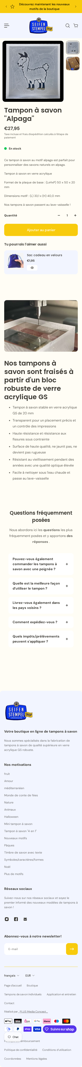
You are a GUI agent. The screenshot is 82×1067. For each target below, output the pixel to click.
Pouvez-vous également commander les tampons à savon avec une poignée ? (35, 564)
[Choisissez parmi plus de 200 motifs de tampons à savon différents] (42, 6)
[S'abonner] (72, 949)
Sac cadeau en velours (44, 255)
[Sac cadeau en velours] (15, 261)
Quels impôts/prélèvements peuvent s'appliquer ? (36, 639)
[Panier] (75, 25)
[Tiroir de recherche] (67, 25)
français (9, 975)
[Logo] (41, 26)
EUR (28, 975)
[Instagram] (6, 919)
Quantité (10, 215)
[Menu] (7, 25)
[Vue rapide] (32, 267)
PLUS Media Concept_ (34, 1011)
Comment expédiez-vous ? (35, 622)
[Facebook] (16, 919)
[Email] (25, 919)
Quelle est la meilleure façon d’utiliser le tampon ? (36, 586)
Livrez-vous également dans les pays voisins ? (36, 605)
